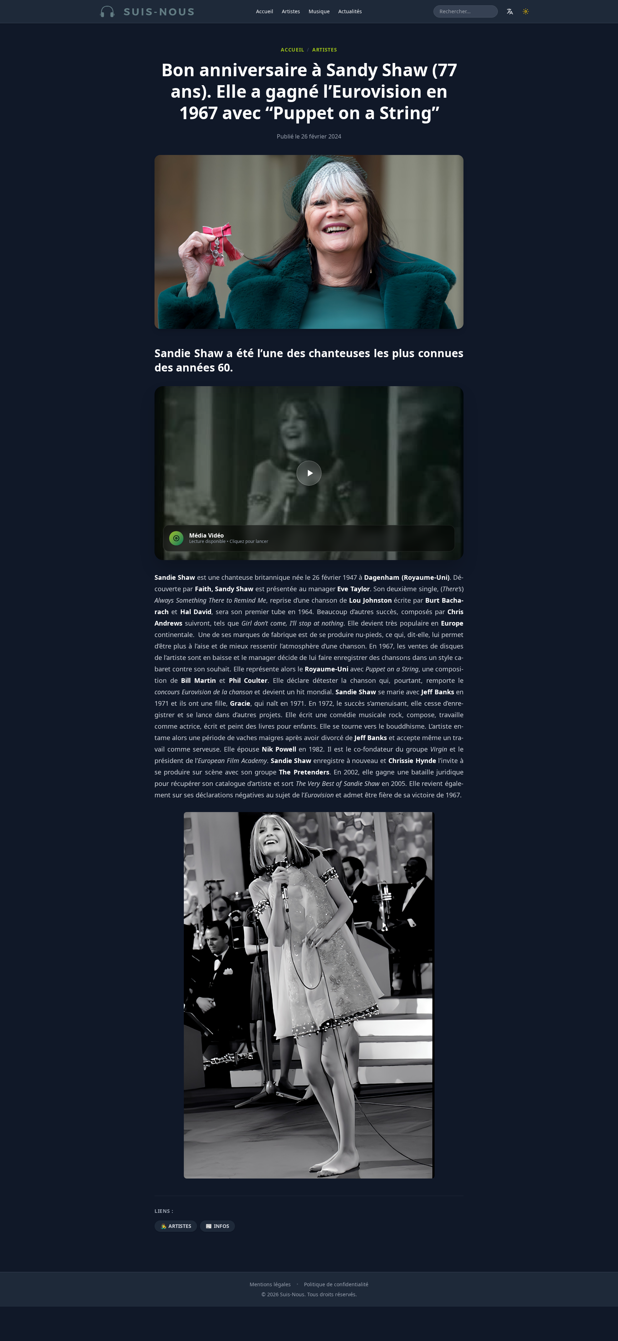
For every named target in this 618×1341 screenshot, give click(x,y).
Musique (319, 11)
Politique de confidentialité (336, 1284)
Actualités (350, 11)
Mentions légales (270, 1284)
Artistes (291, 11)
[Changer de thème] (525, 11)
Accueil (264, 11)
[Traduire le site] (510, 11)
